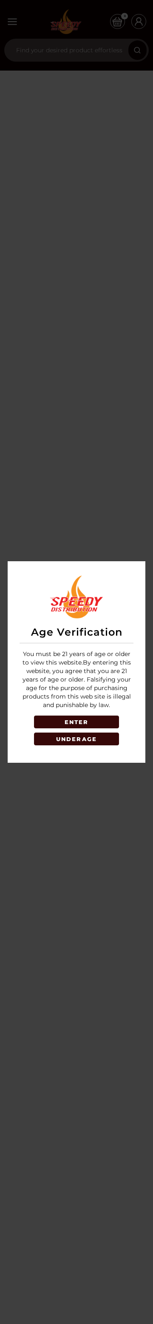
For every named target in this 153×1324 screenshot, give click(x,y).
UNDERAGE (76, 739)
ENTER (76, 722)
